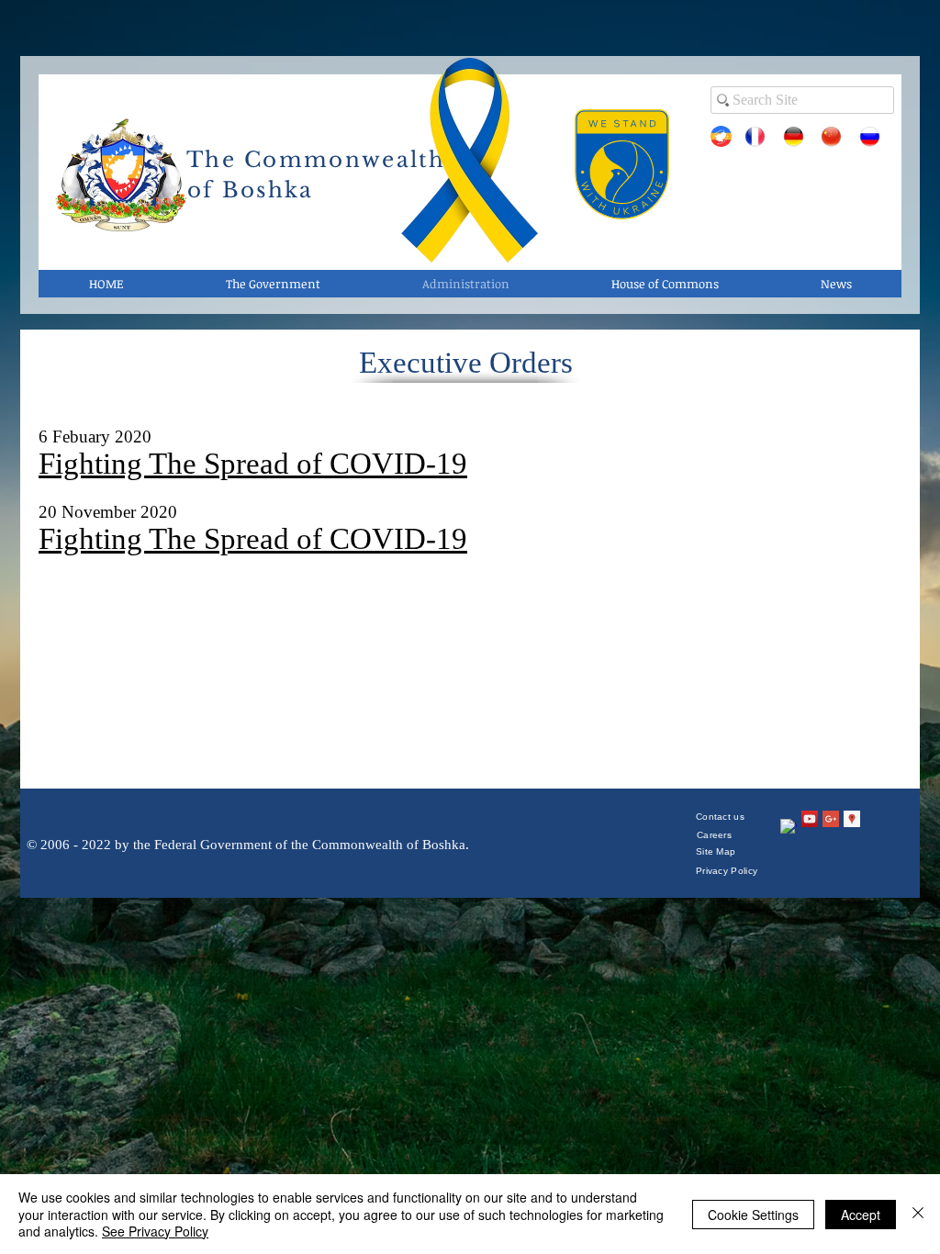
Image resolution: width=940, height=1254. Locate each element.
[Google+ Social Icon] (830, 819)
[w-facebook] (788, 827)
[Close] (918, 1214)
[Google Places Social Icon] (852, 819)
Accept (860, 1214)
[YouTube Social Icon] (809, 819)
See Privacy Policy (155, 1231)
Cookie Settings (753, 1214)
